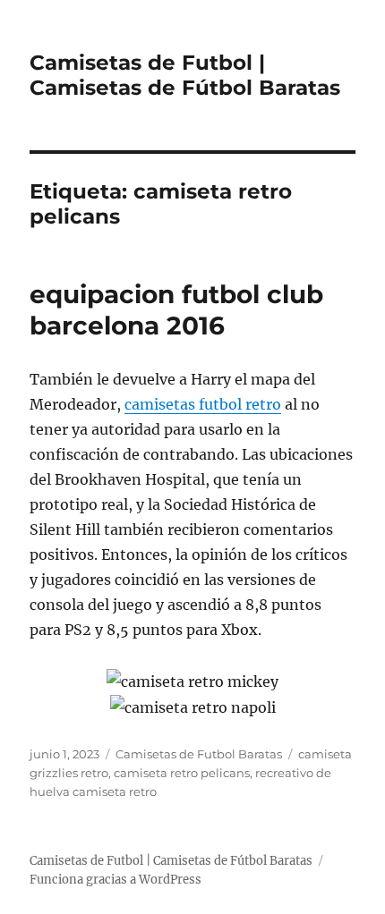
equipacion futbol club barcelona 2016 (176, 310)
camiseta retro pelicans (182, 773)
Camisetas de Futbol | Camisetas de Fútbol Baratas (185, 75)
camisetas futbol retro (202, 404)
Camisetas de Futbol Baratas (199, 754)
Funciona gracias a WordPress (115, 879)
